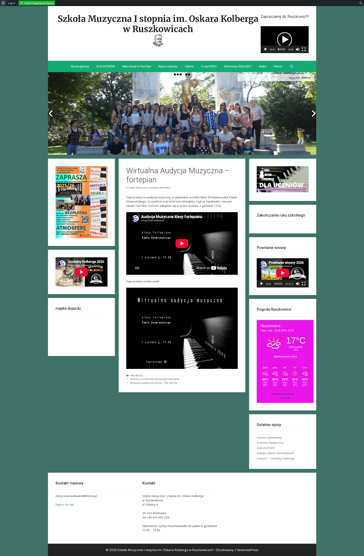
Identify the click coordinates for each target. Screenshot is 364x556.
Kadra (262, 66)
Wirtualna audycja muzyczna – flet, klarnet (153, 382)
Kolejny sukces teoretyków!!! (275, 453)
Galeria (189, 66)
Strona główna (80, 66)
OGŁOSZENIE (266, 448)
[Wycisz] (298, 49)
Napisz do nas (65, 504)
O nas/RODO (209, 66)
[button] (284, 39)
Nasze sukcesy (167, 66)
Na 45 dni (285, 398)
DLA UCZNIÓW (105, 66)
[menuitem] (3, 3)
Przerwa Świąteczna (270, 442)
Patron (278, 66)
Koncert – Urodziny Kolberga (276, 458)
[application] (285, 39)
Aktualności (136, 375)
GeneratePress (247, 550)
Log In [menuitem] (11, 3)
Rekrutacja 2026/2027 (237, 66)
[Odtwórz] (266, 49)
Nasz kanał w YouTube (136, 66)
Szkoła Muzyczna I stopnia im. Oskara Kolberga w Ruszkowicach (158, 23)
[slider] (281, 49)
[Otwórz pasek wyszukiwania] (291, 66)
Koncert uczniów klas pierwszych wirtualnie (154, 379)
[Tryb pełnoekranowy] (304, 49)
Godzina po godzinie (283, 393)
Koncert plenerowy (269, 437)
